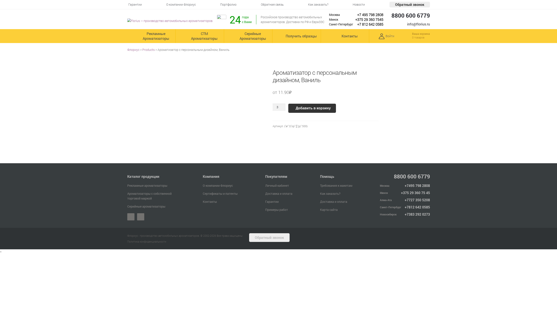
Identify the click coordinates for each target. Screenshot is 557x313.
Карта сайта (329, 210)
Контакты (210, 202)
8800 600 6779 (410, 15)
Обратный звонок (409, 4)
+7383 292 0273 (417, 214)
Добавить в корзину (313, 108)
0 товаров (418, 37)
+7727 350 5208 (417, 200)
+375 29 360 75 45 (415, 192)
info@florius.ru (418, 24)
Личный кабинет (277, 185)
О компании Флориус (218, 185)
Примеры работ (276, 210)
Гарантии (272, 202)
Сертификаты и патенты (220, 193)
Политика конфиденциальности (146, 241)
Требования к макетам (336, 185)
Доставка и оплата (278, 193)
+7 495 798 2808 (370, 14)
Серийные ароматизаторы (146, 206)
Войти (390, 36)
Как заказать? (330, 193)
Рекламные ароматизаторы (147, 185)
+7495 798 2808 (417, 185)
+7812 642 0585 (417, 207)
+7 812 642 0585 (370, 24)
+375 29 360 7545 (369, 19)
